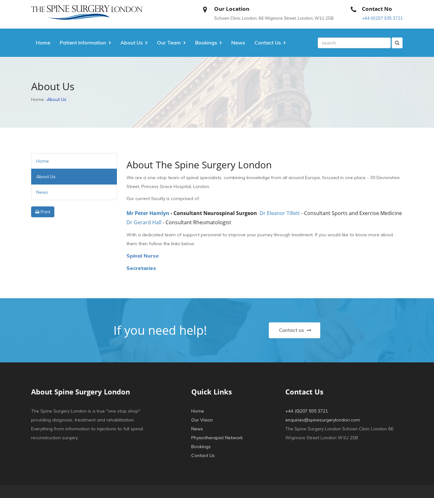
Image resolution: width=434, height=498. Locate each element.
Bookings (201, 446)
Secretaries (141, 268)
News (238, 42)
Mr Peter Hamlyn (147, 213)
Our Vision (202, 420)
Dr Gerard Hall (143, 222)
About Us (131, 42)
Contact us (292, 330)
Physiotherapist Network (217, 438)
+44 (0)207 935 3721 (382, 18)
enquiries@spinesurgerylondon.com (322, 420)
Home (43, 42)
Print (44, 212)
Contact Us (203, 455)
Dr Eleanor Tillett (280, 213)
